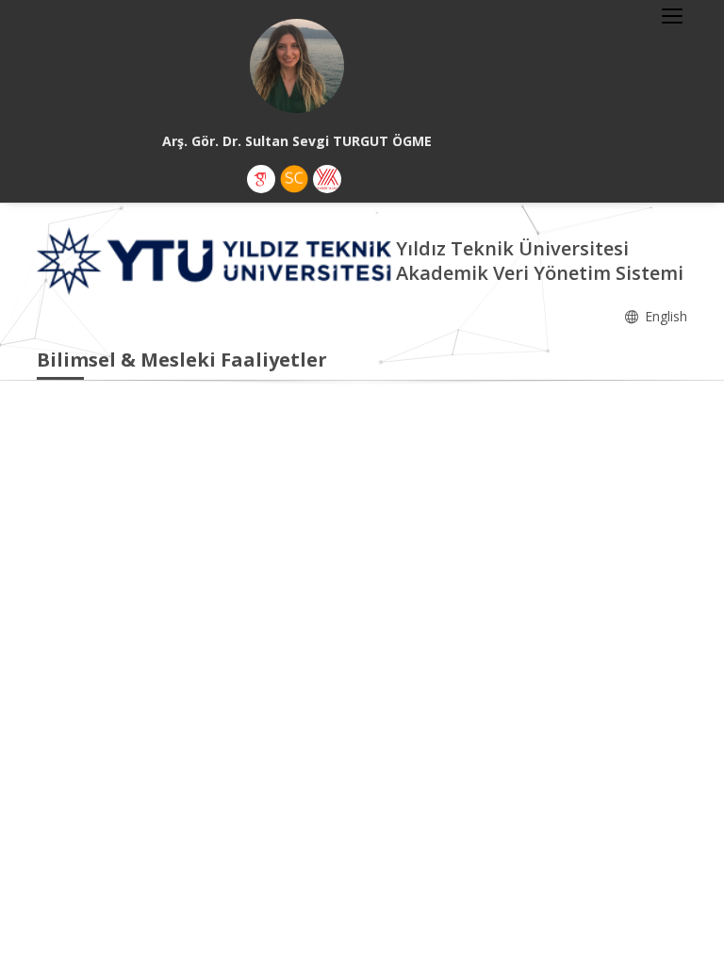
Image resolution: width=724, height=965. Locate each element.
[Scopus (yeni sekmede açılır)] (294, 179)
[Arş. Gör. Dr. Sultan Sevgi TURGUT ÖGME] (297, 66)
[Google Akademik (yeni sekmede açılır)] (261, 179)
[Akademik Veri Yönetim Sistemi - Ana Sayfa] (216, 260)
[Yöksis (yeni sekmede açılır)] (327, 179)
